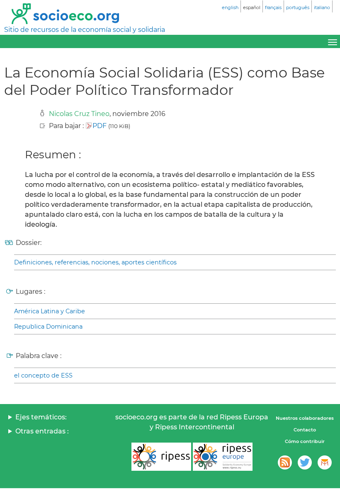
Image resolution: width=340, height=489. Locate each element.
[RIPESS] (161, 457)
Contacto (305, 430)
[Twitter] (305, 462)
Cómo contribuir (305, 441)
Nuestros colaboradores (305, 418)
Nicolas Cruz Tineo (79, 114)
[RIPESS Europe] (223, 457)
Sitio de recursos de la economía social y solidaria (84, 30)
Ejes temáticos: (41, 417)
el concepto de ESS (43, 375)
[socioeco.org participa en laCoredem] (325, 462)
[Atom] (285, 462)
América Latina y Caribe (49, 311)
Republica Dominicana (48, 326)
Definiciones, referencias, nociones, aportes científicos (95, 262)
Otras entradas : (42, 431)
